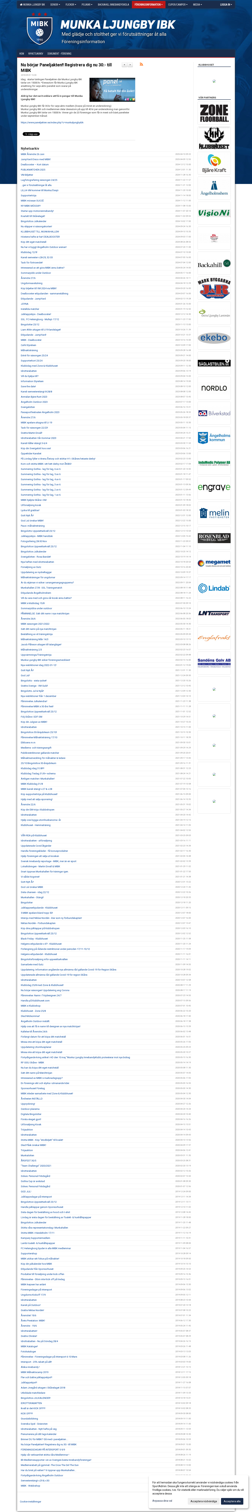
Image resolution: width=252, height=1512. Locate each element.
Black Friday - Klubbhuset (34, 938)
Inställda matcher (30, 309)
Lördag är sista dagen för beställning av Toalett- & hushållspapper (56, 1217)
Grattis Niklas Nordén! (32, 1310)
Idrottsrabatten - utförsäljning (36, 840)
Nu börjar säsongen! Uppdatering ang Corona (45, 990)
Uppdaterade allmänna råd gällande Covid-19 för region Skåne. (54, 974)
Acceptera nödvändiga (204, 1501)
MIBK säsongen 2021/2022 (35, 623)
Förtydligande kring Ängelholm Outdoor (42, 1475)
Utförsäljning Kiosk (31, 1124)
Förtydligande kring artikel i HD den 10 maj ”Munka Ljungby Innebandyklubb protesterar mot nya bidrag (75, 1057)
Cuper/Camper (177, 4)
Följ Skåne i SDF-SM (31, 716)
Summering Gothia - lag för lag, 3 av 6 (41, 484)
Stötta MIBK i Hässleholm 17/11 (37, 1232)
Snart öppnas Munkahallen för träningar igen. (45, 871)
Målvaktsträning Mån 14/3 (34, 639)
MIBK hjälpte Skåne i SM (33, 500)
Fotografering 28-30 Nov (34, 541)
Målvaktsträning (29, 350)
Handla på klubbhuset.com (35, 1000)
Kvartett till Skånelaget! (33, 216)
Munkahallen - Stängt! (32, 897)
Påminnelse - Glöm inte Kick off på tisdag (43, 1279)
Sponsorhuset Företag (33, 1088)
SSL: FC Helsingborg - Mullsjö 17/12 (40, 319)
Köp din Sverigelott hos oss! (36, 448)
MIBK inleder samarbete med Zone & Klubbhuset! (47, 1093)
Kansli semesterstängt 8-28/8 (36, 391)
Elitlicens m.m (28, 742)
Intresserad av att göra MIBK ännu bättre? (43, 267)
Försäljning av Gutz (31, 567)
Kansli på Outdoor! (31, 1305)
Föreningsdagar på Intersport (36, 1289)
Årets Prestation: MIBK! (33, 1320)
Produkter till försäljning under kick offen (42, 1274)
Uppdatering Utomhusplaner (36, 1047)
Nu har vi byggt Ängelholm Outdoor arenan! (44, 247)
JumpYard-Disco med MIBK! (36, 159)
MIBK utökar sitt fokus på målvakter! (40, 1258)
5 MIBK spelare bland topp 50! (37, 912)
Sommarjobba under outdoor (36, 608)
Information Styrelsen (32, 381)
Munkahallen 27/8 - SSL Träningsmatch (41, 587)
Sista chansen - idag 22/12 (35, 892)
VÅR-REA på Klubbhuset (34, 835)
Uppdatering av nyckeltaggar (36, 572)
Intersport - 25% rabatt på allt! (36, 1361)
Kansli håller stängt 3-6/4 (34, 443)
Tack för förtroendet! (32, 262)
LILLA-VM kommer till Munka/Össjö (39, 190)
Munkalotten (27, 1155)
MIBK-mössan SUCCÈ (32, 200)
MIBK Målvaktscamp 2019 (34, 1372)
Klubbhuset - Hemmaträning (36, 825)
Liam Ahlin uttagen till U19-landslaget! (41, 329)
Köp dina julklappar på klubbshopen (40, 928)
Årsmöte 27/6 (28, 278)
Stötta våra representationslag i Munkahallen (44, 1227)
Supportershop (29, 1253)
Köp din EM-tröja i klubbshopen (37, 809)
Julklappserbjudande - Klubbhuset (39, 907)
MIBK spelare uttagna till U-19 (36, 422)
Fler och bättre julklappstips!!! (36, 1377)
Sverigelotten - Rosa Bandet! (36, 556)
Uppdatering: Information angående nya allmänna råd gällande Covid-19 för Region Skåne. (69, 969)
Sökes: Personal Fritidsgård (35, 1176)
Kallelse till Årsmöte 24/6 (34, 1031)
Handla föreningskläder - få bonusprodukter (44, 851)
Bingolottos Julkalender (33, 221)
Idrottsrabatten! (29, 1331)
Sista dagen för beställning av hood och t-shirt (45, 1212)
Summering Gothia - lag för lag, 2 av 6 (41, 489)
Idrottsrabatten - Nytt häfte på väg (39, 1429)
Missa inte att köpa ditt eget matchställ (41, 1042)
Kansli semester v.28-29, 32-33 (37, 257)
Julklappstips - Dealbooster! (36, 314)
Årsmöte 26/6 (28, 618)
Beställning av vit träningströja (37, 634)
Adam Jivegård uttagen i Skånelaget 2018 (43, 1387)
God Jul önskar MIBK (32, 887)
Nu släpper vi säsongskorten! (36, 226)
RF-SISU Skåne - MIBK (32, 1062)
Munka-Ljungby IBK (33, 4)
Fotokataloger (28, 1351)
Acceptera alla (232, 1501)
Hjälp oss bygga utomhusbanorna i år (41, 820)
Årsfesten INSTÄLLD (32, 1098)
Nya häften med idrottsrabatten (37, 562)
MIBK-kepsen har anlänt (33, 1284)
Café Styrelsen (28, 345)
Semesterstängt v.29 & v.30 (35, 1480)
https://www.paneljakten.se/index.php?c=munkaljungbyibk (52, 122)
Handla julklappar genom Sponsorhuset (42, 1207)
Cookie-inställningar (30, 1501)
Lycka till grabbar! (30, 510)
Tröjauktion (27, 1129)
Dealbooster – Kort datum (35, 164)
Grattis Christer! (29, 1336)
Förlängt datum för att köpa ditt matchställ (43, 1036)
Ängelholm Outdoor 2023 (34, 402)
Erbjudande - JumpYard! (33, 334)
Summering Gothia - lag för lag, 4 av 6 (41, 479)
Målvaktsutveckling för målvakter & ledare (43, 758)
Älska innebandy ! (30, 1367)
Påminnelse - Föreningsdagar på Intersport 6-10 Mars (49, 1356)
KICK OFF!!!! (27, 1413)
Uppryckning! (28, 1103)
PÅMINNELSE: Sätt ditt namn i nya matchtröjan (45, 613)
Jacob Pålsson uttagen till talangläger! (41, 644)
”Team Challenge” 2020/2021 (36, 1165)
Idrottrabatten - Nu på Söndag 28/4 (39, 1341)
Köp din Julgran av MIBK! (34, 722)
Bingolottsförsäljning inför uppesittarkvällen (44, 959)
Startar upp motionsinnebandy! (37, 211)
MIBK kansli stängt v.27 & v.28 (36, 789)
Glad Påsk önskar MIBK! (33, 1145)
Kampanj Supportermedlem (35, 1238)
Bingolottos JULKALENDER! (36, 1398)
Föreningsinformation (148, 4)
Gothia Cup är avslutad (33, 1181)
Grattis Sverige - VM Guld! (34, 685)
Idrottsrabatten (29, 371)
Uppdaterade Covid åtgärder (36, 845)
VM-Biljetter (27, 174)
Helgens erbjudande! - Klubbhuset (39, 954)
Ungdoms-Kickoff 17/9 (33, 1294)
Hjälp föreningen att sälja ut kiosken (40, 856)
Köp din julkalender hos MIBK (36, 1263)
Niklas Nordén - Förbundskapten (38, 923)
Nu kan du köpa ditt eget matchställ (40, 1067)
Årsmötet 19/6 (28, 1315)
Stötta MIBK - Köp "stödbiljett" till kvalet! (42, 1140)
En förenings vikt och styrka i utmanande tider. (45, 1083)
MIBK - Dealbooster (31, 340)
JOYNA (24, 303)
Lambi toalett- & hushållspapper (38, 1243)
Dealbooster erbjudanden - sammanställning (44, 293)
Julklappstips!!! (29, 1382)
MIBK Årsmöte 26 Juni (32, 154)
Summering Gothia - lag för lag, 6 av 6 (41, 469)
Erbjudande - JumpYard (33, 298)
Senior (54, 4)
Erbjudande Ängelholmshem (36, 592)
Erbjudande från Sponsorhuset (37, 1269)
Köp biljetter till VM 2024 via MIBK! (39, 288)
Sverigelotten (28, 407)
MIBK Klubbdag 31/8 (32, 783)
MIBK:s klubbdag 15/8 (32, 603)
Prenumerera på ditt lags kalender (38, 1434)
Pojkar (86, 4)
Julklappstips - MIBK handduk (37, 536)
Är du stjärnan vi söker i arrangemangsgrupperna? (47, 582)
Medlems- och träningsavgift (36, 747)
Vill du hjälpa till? (30, 376)
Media (196, 4)
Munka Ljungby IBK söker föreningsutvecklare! (45, 660)
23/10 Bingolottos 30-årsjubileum (38, 763)
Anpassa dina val (162, 1500)
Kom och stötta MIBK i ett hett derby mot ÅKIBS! (46, 463)
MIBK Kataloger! (29, 1346)
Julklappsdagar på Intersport (36, 1196)
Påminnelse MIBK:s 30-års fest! (37, 706)
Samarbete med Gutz (32, 964)
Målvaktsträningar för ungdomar (38, 577)
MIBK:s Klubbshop (31, 1005)
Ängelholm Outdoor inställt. (35, 1021)
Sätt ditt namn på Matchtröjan (36, 1072)
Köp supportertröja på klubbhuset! (39, 794)
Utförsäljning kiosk (31, 505)
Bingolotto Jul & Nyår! (32, 691)
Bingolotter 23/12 (30, 324)
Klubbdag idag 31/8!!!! (32, 768)
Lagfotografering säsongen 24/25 (39, 180)
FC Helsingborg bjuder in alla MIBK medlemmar (46, 1248)
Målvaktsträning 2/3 (31, 649)
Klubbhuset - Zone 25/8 (33, 1011)
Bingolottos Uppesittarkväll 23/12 (39, 546)
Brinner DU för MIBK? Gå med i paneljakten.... (44, 1439)
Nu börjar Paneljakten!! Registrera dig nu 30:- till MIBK (49, 1444)
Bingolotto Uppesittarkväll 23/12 (38, 531)
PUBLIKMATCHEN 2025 (33, 169)
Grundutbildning (29, 1418)
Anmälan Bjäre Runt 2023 (34, 396)
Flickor (70, 4)
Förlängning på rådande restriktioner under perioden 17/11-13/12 (55, 949)
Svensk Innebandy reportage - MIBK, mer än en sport (48, 861)
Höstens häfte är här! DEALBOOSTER (40, 236)
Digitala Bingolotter (31, 1114)
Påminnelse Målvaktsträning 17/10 (39, 737)
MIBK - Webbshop (30, 1485)
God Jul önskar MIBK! (32, 520)
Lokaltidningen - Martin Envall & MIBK (40, 866)
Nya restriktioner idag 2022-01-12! (38, 665)
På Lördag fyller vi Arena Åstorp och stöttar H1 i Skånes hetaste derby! (58, 458)
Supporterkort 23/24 (31, 360)
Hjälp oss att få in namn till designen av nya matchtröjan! (50, 1026)
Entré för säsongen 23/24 (34, 355)
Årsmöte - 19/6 (29, 1325)
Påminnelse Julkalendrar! (34, 701)
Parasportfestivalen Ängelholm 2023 (40, 412)
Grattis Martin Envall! (31, 432)
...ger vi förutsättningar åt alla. (36, 185)
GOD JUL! (26, 1191)
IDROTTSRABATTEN (31, 1403)
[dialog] (198, 1491)
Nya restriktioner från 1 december (38, 696)
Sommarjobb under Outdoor (36, 273)
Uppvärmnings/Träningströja (36, 654)
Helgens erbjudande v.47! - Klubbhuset (41, 943)
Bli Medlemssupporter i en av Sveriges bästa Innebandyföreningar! (56, 1460)
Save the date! (28, 386)
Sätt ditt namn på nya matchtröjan (38, 629)
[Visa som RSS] (141, 65)
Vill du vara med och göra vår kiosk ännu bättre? (46, 598)
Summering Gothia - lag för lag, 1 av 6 (41, 494)
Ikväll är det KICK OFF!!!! (33, 1408)
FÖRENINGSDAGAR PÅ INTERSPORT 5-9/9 (43, 1449)
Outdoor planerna (30, 1109)
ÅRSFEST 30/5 (28, 1160)
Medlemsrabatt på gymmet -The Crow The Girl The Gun (50, 1465)
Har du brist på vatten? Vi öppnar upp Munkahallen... (48, 1470)
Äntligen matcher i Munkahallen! (38, 778)
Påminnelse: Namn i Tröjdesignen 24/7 (41, 995)
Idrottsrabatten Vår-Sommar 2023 (38, 438)
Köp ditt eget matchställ (33, 242)
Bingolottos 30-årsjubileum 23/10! (39, 732)
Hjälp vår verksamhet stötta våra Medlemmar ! (45, 1454)
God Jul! (25, 675)
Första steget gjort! (31, 1119)
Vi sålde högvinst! (30, 876)
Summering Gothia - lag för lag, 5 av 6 (41, 474)
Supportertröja (28, 195)
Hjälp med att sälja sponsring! (37, 799)
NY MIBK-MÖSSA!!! (31, 205)
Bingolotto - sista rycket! (34, 680)
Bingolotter (27, 902)
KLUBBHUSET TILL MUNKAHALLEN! (40, 231)
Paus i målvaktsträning (33, 525)
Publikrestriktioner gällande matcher (40, 752)
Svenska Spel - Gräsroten (34, 1423)
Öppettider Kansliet (31, 453)
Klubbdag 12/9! (29, 252)
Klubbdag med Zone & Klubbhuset (39, 365)
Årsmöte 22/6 (28, 804)
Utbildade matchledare (33, 1392)
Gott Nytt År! (27, 515)
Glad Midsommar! (30, 1016)
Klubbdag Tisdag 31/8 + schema (38, 773)
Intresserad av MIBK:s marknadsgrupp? (42, 1078)
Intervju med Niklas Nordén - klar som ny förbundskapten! (51, 918)
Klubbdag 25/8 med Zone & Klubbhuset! (42, 985)
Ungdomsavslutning (31, 283)
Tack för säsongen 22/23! (34, 427)
